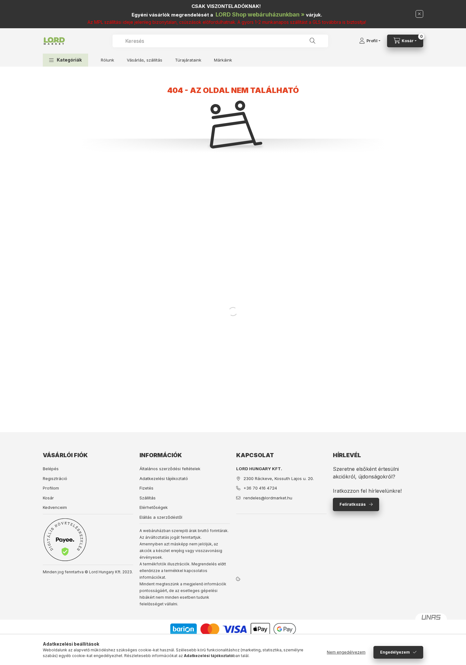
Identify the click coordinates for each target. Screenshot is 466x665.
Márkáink (223, 60)
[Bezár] (419, 14)
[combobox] (220, 41)
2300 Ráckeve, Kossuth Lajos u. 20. (278, 478)
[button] (65, 60)
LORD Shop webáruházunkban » (260, 14)
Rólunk (107, 60)
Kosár (48, 497)
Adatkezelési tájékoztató (163, 478)
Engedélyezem (395, 652)
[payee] (65, 539)
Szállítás (147, 497)
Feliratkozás (353, 504)
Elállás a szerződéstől (160, 517)
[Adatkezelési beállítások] (238, 578)
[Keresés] (312, 41)
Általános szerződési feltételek (169, 468)
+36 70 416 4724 (260, 488)
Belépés (51, 468)
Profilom (51, 488)
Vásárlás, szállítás (144, 60)
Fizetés (146, 488)
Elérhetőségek (153, 507)
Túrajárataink (188, 60)
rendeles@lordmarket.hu (267, 497)
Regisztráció (55, 478)
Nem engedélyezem (346, 652)
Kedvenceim (55, 507)
